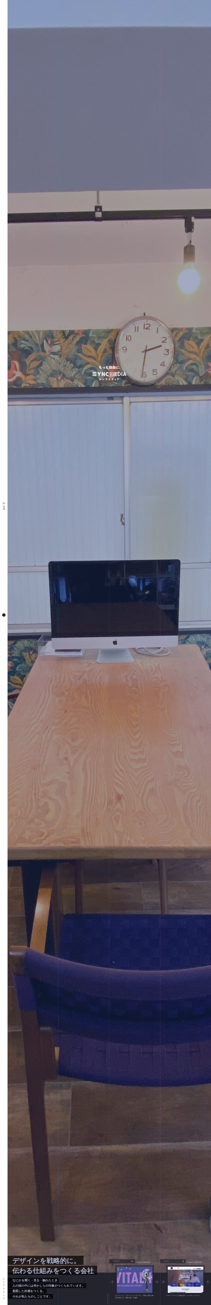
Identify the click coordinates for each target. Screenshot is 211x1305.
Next (156, 1282)
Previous (112, 1282)
